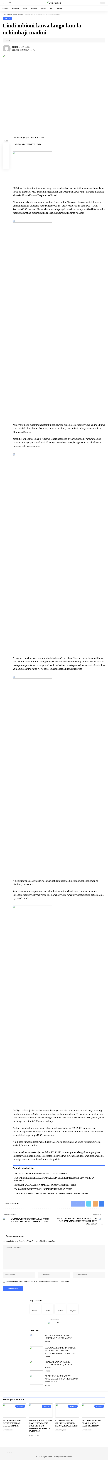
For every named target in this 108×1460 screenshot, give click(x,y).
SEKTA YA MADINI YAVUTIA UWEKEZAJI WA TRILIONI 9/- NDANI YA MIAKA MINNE (51, 1194)
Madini (7, 18)
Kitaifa (47, 1385)
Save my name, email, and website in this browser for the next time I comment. (37, 1282)
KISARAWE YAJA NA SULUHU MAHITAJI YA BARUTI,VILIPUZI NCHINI (45, 1185)
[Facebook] (35, 1309)
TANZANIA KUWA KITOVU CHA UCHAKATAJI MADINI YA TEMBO (43, 1189)
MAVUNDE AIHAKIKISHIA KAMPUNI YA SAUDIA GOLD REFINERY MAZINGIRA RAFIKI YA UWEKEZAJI (60, 1350)
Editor (15, 47)
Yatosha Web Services (65, 1457)
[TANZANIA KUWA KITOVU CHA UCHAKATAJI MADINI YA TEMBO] (93, 1410)
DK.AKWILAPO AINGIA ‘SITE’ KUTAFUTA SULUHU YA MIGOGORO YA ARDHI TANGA (61, 1379)
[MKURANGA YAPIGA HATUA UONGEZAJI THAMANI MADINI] (36, 1339)
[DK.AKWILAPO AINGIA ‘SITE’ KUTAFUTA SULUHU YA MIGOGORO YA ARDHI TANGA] (36, 1380)
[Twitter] (47, 1309)
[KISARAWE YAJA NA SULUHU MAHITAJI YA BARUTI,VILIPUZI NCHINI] (36, 1366)
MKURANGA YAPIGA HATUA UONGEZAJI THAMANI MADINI (41, 1174)
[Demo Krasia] (54, 3)
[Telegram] (73, 1309)
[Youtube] (60, 1309)
